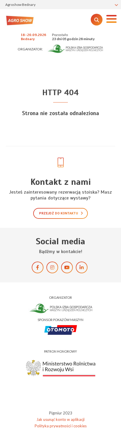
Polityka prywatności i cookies (61, 426)
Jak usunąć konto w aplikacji (60, 419)
